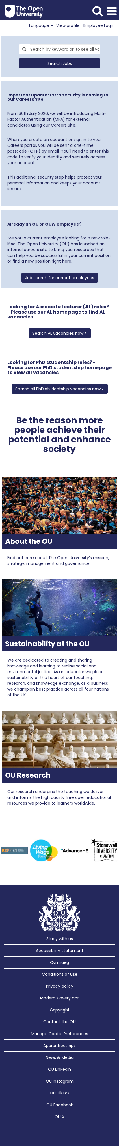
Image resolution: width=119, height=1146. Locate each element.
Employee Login (98, 25)
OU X (59, 1117)
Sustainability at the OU (47, 644)
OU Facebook (59, 1105)
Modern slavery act (59, 998)
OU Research (28, 775)
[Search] (97, 11)
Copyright (60, 1010)
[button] (112, 11)
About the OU (28, 541)
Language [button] (39, 25)
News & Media (60, 1057)
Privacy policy (59, 986)
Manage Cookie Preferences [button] (59, 1034)
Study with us (59, 939)
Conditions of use (59, 974)
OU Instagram (60, 1081)
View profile (67, 25)
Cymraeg (59, 962)
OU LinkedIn (59, 1069)
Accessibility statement (59, 950)
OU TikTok (60, 1093)
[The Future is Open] (21, 11)
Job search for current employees (59, 278)
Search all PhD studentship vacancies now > (59, 389)
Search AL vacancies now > (59, 333)
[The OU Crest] (59, 912)
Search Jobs (59, 63)
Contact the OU (59, 1022)
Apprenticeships (59, 1045)
